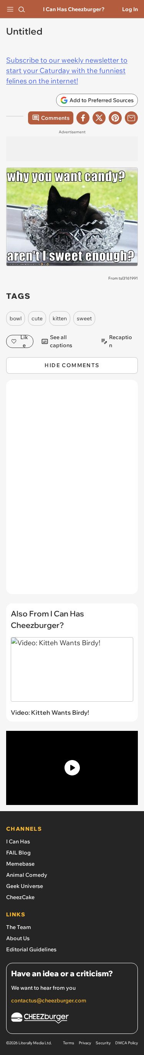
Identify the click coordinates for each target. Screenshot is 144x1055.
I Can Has (18, 841)
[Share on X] (99, 117)
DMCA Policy (126, 1042)
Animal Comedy (26, 874)
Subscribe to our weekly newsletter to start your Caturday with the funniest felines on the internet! (66, 70)
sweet (84, 318)
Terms (68, 1042)
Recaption (120, 341)
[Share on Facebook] (82, 117)
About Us (18, 938)
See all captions (61, 341)
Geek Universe (24, 886)
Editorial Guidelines (31, 949)
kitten (60, 318)
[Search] (21, 9)
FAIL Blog (18, 852)
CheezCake (20, 897)
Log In (130, 9)
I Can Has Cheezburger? (73, 9)
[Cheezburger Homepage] (72, 1019)
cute (37, 318)
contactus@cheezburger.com (48, 1000)
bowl (16, 318)
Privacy (85, 1042)
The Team (18, 927)
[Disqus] (72, 491)
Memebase (20, 863)
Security (103, 1042)
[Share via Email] (131, 117)
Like (24, 341)
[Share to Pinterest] (115, 117)
